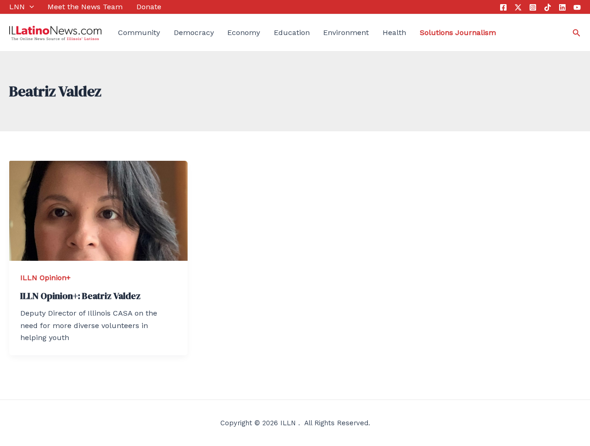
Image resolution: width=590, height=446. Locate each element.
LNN (17, 6)
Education (292, 32)
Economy (243, 32)
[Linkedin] (562, 7)
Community (139, 32)
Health (394, 32)
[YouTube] (577, 7)
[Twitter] (518, 7)
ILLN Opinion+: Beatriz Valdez (80, 295)
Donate (148, 6)
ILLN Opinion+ (45, 277)
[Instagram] (533, 7)
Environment (346, 32)
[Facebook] (503, 7)
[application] (29, 7)
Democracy (194, 32)
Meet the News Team (85, 6)
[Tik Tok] (547, 7)
